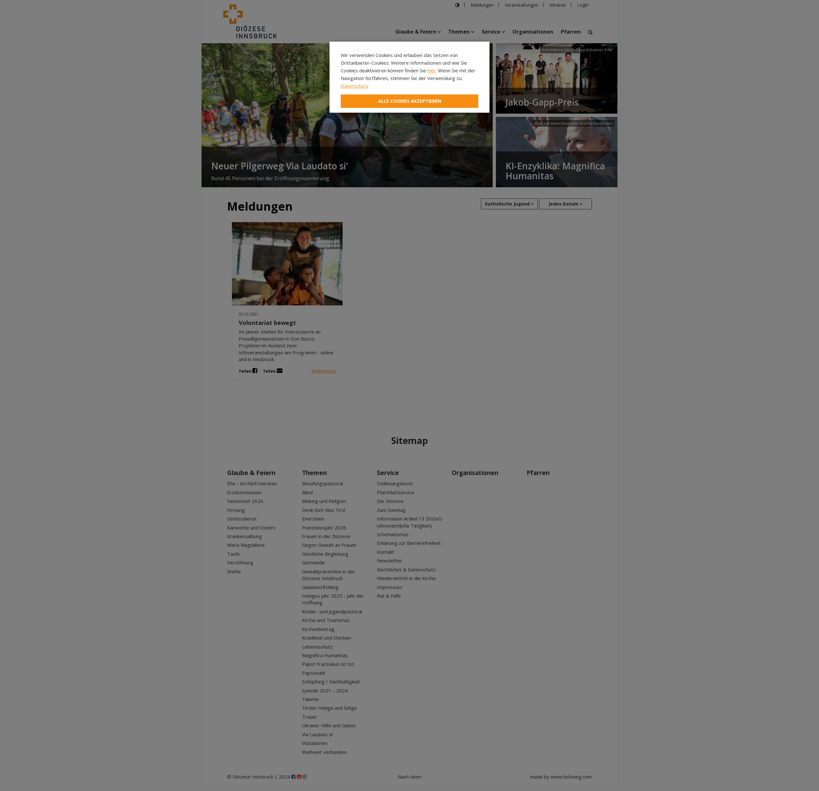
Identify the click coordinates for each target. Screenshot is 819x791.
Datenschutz (355, 86)
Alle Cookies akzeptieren (409, 101)
